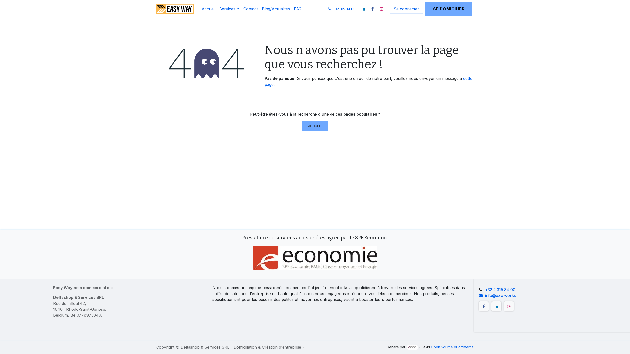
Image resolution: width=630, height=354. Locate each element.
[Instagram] (382, 9)
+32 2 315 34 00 (500, 289)
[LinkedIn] (363, 9)
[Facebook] (373, 9)
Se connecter (406, 8)
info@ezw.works (500, 295)
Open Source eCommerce (452, 347)
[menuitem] (208, 9)
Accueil (315, 126)
